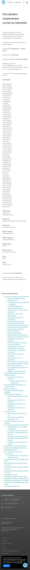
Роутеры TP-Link (9, 411)
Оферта (4, 548)
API (3, 546)
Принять (6, 565)
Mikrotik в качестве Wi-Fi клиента (18, 337)
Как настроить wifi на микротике (18, 362)
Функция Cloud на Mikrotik (16, 329)
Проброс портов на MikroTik (17, 371)
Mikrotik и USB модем (14, 333)
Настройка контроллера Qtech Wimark (16, 478)
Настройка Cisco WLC (11, 475)
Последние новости (8, 518)
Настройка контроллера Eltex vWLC (15, 446)
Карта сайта (5, 553)
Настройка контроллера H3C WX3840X (16, 480)
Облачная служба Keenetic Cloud (17, 436)
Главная (4, 538)
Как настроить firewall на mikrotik (18, 364)
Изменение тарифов (6, 522)
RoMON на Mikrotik (14, 331)
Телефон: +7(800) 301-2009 (11, 503)
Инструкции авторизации (12, 394)
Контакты (4, 541)
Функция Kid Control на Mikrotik (17, 327)
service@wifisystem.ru (9, 507)
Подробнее (19, 562)
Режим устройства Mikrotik (16, 298)
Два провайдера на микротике (17, 335)
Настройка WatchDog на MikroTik (18, 325)
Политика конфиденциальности (10, 551)
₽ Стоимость (10, 2)
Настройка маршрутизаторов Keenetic (16, 425)
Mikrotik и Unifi (12, 300)
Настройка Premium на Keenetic (17, 431)
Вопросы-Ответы (7, 543)
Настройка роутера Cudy (12, 486)
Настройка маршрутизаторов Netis (15, 476)
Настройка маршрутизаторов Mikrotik (16, 297)
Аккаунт (18, 2)
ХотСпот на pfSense (10, 388)
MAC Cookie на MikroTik (15, 365)
